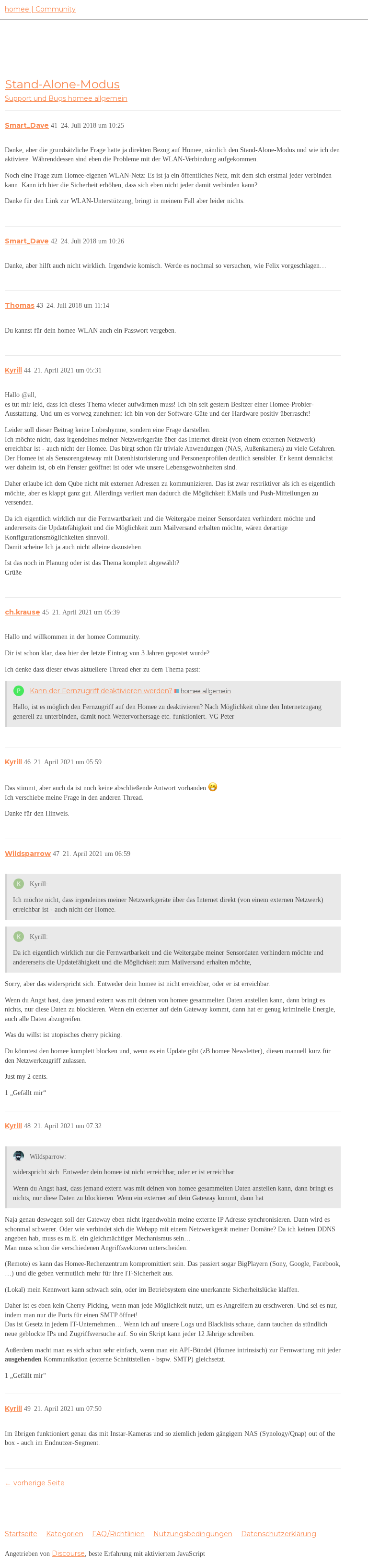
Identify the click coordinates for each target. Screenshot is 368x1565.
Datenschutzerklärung (278, 1533)
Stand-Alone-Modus (62, 84)
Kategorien (64, 1533)
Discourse (68, 1553)
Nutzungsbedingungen (192, 1533)
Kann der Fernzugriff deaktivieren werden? (101, 690)
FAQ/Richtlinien (118, 1533)
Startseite (21, 1533)
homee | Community (40, 9)
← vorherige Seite (35, 1483)
